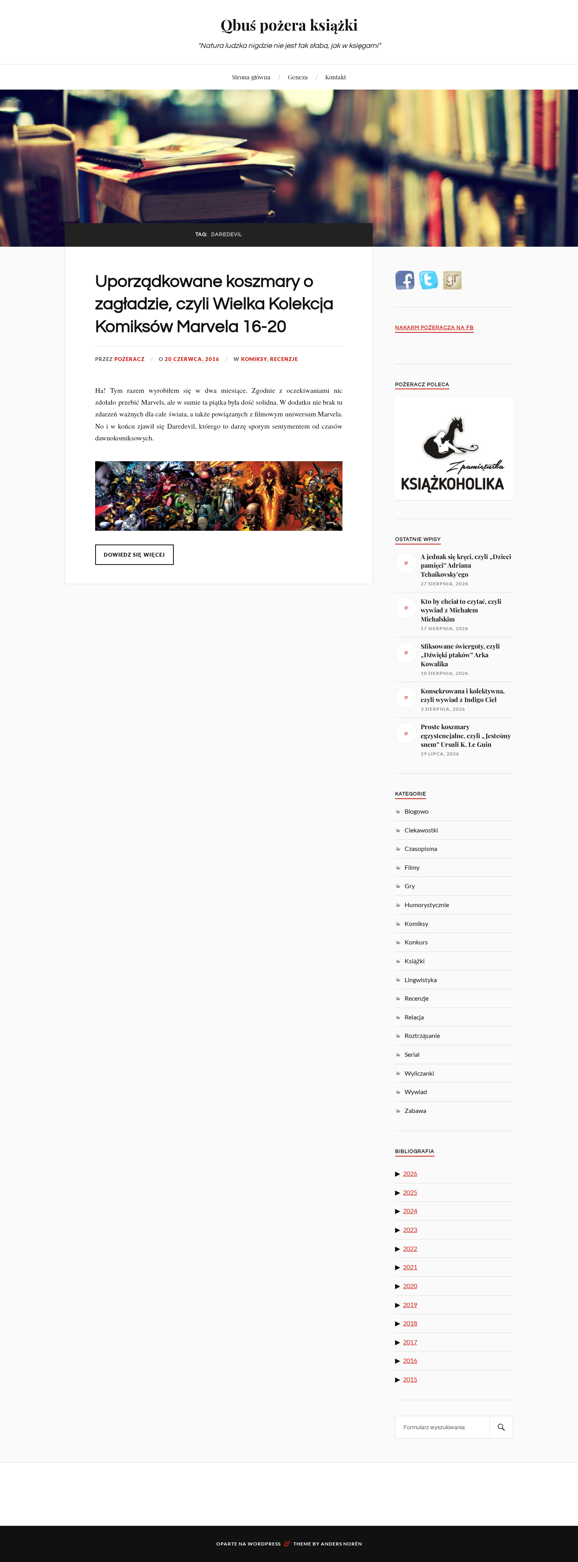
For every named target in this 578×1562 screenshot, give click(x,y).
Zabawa (415, 1110)
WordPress (264, 1544)
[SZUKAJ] (501, 1427)
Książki (415, 960)
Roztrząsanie (422, 1035)
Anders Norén (341, 1544)
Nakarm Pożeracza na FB (434, 327)
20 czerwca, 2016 (192, 359)
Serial (412, 1054)
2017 (410, 1342)
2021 (410, 1266)
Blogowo (417, 811)
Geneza (298, 77)
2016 (410, 1360)
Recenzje (284, 359)
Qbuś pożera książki (289, 25)
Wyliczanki (419, 1073)
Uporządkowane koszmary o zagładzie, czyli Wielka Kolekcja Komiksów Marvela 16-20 (214, 304)
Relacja (414, 1017)
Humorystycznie (427, 904)
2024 (410, 1210)
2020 (410, 1285)
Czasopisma (421, 848)
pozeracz (129, 359)
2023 (410, 1229)
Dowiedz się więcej (134, 555)
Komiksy (254, 359)
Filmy (412, 867)
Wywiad (416, 1091)
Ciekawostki (421, 830)
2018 (410, 1323)
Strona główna (251, 77)
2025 (410, 1192)
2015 (410, 1379)
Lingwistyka (421, 979)
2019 (410, 1304)
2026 (410, 1173)
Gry (410, 885)
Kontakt (335, 77)
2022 (410, 1248)
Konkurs (416, 942)
